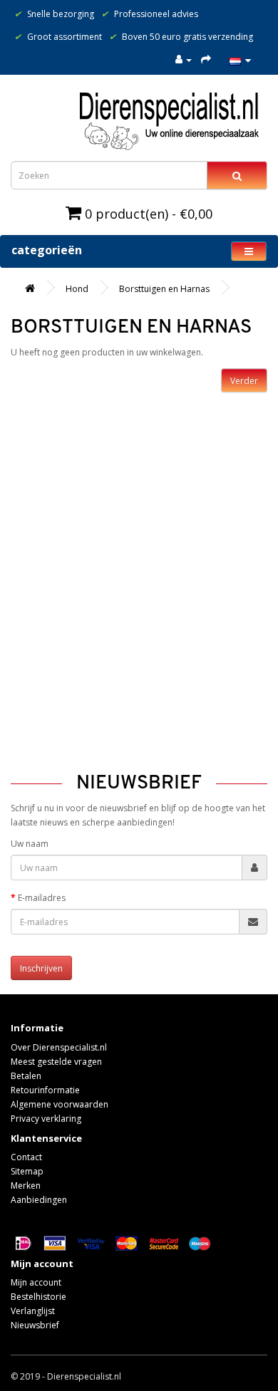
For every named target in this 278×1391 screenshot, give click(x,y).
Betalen (26, 1076)
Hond (77, 289)
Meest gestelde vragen (56, 1062)
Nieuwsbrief (35, 1325)
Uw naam (29, 844)
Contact (26, 1157)
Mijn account (36, 1282)
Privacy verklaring (46, 1119)
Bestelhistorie (38, 1297)
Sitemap (27, 1171)
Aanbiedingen (39, 1200)
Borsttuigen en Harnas (164, 289)
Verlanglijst (33, 1311)
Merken (26, 1185)
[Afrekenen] (206, 59)
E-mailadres (42, 898)
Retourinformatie (45, 1090)
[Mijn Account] (183, 59)
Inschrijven (41, 968)
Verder (244, 381)
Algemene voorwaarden (59, 1104)
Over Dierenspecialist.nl (59, 1047)
